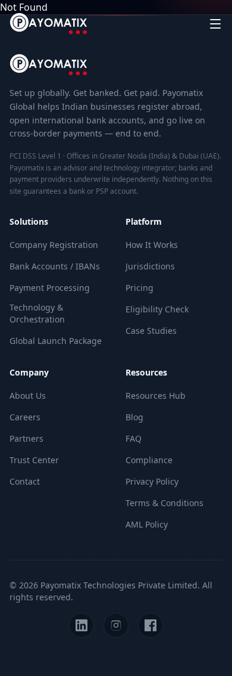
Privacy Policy (152, 481)
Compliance (149, 460)
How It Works (152, 244)
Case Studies (151, 330)
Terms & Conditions (164, 502)
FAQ (134, 438)
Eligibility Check (157, 309)
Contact (25, 481)
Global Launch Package (56, 340)
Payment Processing (50, 287)
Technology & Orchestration (37, 313)
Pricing (139, 287)
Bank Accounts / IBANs (55, 266)
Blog (134, 417)
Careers (25, 417)
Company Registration (54, 244)
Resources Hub (156, 395)
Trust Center (34, 460)
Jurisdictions (150, 266)
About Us (28, 395)
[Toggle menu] (215, 24)
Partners (26, 438)
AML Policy (147, 524)
